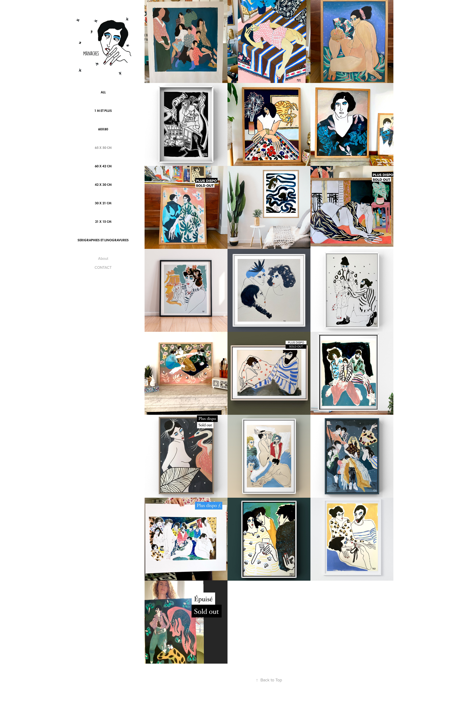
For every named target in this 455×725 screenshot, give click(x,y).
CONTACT (103, 267)
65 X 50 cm (103, 148)
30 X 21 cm (103, 203)
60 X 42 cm (103, 166)
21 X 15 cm (103, 222)
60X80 (103, 129)
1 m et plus (103, 111)
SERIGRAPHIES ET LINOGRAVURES (103, 240)
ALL (103, 92)
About (103, 258)
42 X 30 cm (103, 185)
